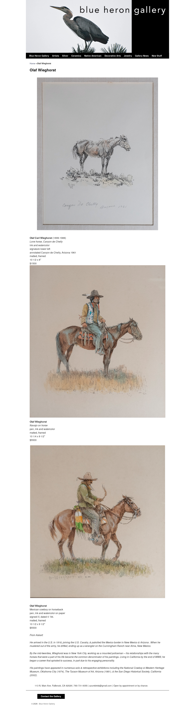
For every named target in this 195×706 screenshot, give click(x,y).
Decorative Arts (113, 55)
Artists (55, 55)
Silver (65, 55)
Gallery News (142, 55)
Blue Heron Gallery (39, 55)
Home (32, 63)
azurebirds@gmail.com (100, 685)
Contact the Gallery (51, 696)
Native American (92, 55)
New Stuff (157, 55)
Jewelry (128, 55)
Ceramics (76, 55)
